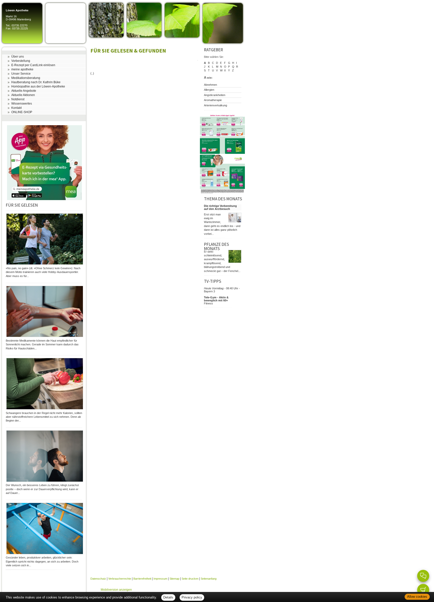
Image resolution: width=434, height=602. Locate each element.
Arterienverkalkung (215, 105)
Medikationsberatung (25, 78)
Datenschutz (98, 578)
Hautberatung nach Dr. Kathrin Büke (36, 82)
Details (168, 597)
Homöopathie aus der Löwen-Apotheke (38, 86)
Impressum (160, 578)
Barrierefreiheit (142, 578)
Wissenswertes (21, 103)
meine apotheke (22, 69)
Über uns (17, 56)
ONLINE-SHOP (21, 112)
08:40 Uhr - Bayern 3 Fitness (222, 296)
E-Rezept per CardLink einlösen (33, 65)
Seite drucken (190, 578)
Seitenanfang (208, 578)
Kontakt (16, 108)
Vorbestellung (20, 61)
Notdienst (17, 99)
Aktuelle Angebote (23, 90)
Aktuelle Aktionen (23, 95)
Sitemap (174, 578)
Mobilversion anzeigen (116, 589)
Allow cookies (417, 596)
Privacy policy (192, 597)
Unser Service (21, 73)
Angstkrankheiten (214, 95)
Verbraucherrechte (119, 578)
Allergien (209, 89)
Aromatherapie (213, 100)
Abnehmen (210, 84)
